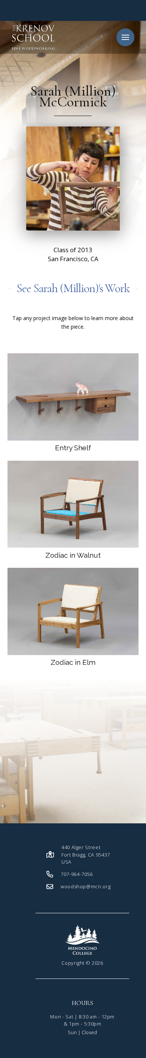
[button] (125, 37)
